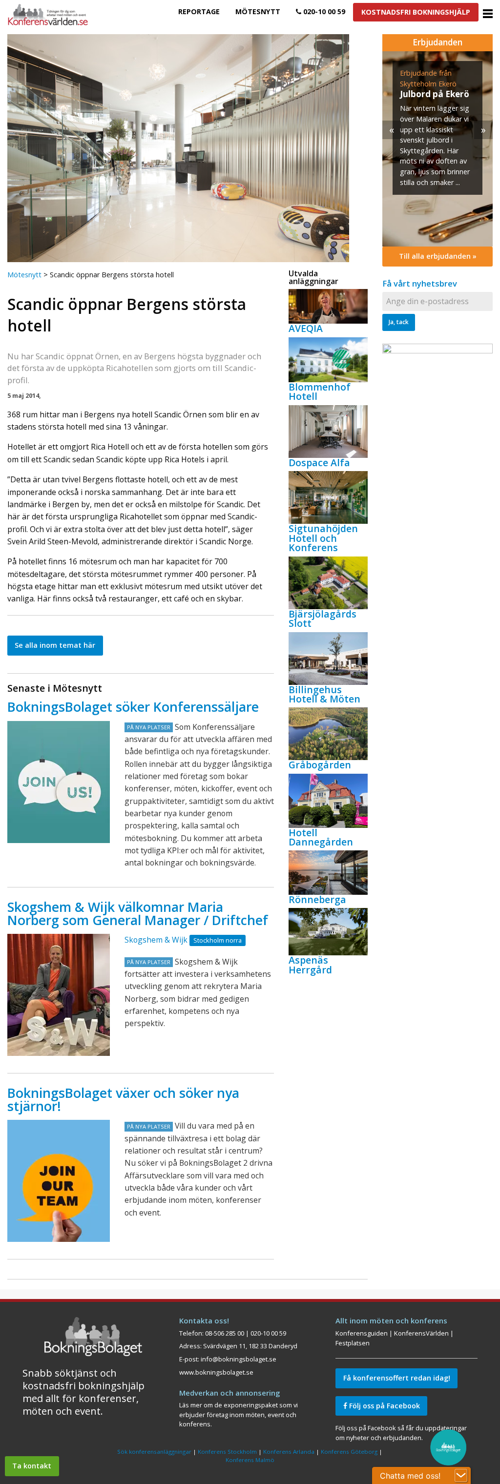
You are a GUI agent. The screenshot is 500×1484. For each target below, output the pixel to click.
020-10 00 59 (323, 11)
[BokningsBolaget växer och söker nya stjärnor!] (58, 1181)
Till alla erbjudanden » (438, 256)
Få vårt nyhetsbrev (419, 283)
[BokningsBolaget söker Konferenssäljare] (58, 782)
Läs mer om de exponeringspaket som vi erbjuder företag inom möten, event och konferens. (238, 1414)
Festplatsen (352, 1343)
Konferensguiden (361, 1333)
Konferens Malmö (250, 1459)
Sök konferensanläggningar (154, 1451)
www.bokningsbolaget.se (216, 1372)
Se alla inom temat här (55, 645)
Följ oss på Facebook (383, 1405)
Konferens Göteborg (349, 1451)
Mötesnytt (257, 11)
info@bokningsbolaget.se (238, 1359)
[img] (437, 149)
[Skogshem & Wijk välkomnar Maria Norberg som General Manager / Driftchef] (58, 995)
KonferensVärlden (421, 1333)
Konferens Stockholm (227, 1451)
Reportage (199, 11)
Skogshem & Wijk (156, 939)
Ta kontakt (31, 1465)
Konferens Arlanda (288, 1451)
